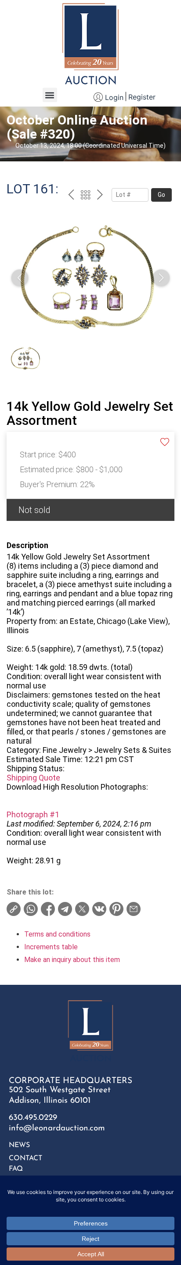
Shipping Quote (33, 777)
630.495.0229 (33, 1118)
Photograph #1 (33, 814)
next (99, 196)
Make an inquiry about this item (72, 959)
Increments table (51, 947)
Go (161, 194)
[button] (50, 95)
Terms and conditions (57, 934)
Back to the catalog (85, 196)
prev (70, 196)
